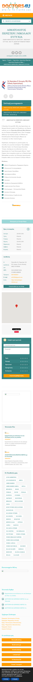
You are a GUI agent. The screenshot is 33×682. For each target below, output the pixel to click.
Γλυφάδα (23, 492)
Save (17, 331)
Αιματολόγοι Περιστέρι (25, 60)
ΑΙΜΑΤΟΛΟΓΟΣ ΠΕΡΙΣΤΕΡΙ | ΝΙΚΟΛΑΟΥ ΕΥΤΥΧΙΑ (15, 108)
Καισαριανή (9, 510)
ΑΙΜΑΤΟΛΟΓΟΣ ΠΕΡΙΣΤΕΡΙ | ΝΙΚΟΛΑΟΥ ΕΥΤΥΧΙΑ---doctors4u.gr (15, 113)
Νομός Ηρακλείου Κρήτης (13, 537)
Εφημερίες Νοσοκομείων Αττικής (11, 618)
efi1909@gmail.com (16, 277)
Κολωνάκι (17, 519)
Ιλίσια (8, 504)
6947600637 (14, 274)
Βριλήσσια (9, 489)
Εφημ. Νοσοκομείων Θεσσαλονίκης (11, 622)
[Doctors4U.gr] (16, 6)
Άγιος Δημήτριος (11, 477)
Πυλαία (8, 555)
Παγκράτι (23, 546)
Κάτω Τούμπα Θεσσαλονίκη (14, 507)
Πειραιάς (21, 549)
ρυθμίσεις (19, 676)
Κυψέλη (20, 522)
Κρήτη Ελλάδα (10, 522)
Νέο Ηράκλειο (20, 531)
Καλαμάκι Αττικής (11, 513)
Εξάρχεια (9, 495)
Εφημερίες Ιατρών (7, 627)
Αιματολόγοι (16, 60)
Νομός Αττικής (20, 534)
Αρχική (4, 60)
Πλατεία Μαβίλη (20, 552)
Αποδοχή (5, 679)
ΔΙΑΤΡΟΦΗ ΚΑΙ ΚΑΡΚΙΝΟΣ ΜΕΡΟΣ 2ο (15, 608)
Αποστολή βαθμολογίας (17, 376)
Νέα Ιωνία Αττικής (11, 528)
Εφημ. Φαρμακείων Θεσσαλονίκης (11, 624)
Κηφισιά (8, 519)
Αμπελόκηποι (10, 483)
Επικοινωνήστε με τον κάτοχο (16, 286)
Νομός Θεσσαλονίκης (12, 540)
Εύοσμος (17, 495)
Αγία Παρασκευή (11, 480)
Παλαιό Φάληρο (10, 549)
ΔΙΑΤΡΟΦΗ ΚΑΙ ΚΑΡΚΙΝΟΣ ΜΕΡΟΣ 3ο (15, 604)
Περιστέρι (9, 552)
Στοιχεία (9, 60)
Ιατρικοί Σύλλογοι (6, 629)
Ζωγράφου (9, 498)
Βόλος (17, 489)
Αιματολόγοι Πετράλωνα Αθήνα (15, 62)
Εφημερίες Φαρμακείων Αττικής (10, 620)
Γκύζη (16, 492)
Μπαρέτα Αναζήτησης (13, 21)
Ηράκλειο (9, 501)
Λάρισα (8, 525)
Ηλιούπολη (18, 498)
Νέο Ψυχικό (9, 534)
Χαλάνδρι (16, 555)
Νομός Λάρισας (10, 543)
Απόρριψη (14, 679)
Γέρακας (8, 492)
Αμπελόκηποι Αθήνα (12, 486)
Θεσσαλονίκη (19, 501)
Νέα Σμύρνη (9, 531)
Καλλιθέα (19, 516)
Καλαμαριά (9, 516)
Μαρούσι (15, 525)
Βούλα (23, 486)
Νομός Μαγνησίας (11, 546)
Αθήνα (21, 480)
